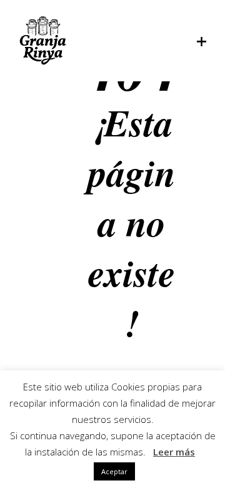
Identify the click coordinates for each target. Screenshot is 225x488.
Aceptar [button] (114, 471)
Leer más (174, 451)
